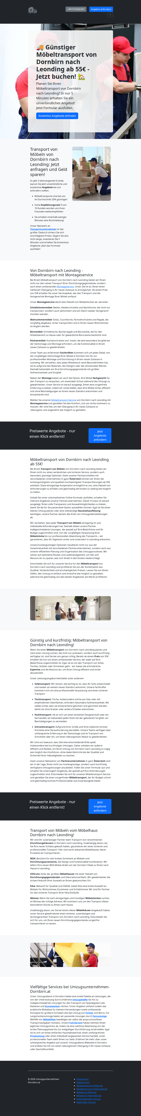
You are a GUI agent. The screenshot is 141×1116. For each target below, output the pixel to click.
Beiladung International (89, 1095)
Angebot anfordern (101, 9)
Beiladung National (86, 1092)
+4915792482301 (76, 9)
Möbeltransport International (92, 1089)
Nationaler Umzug (86, 1102)
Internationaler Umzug (89, 1098)
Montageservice (65, 286)
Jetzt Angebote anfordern (100, 435)
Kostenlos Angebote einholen (57, 116)
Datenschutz (83, 1082)
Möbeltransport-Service (63, 400)
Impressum (83, 1079)
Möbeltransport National (90, 1085)
